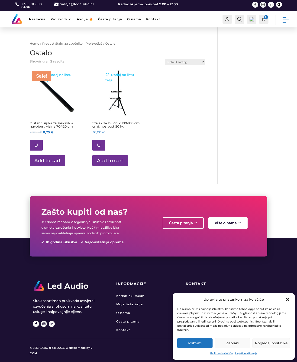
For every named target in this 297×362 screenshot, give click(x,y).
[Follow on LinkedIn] (271, 5)
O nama (134, 19)
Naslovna (37, 19)
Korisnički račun (130, 296)
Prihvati (195, 343)
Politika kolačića (221, 353)
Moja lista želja (129, 304)
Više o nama (226, 223)
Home (34, 43)
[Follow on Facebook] (255, 5)
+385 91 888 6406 (31, 5)
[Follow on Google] (279, 5)
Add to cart (47, 160)
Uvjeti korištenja (246, 353)
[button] (287, 299)
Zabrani (232, 343)
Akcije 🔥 (85, 19)
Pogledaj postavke (271, 343)
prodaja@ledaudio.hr (75, 4)
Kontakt (153, 19)
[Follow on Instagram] (263, 5)
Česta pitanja (110, 19)
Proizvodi (59, 19)
